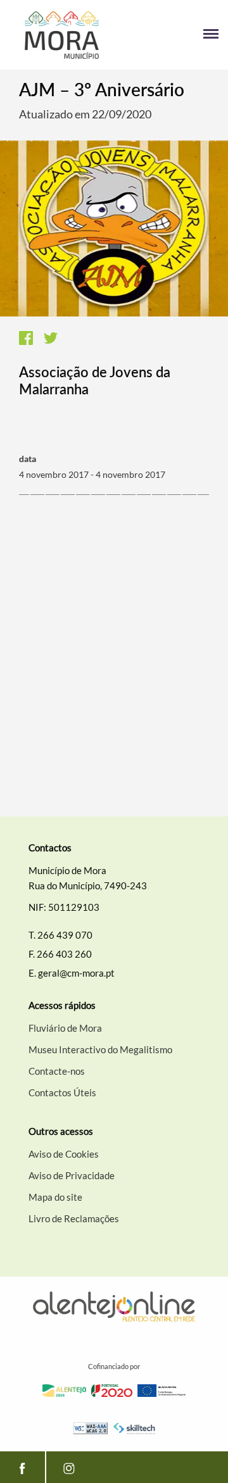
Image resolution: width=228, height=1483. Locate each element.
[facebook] (22, 1467)
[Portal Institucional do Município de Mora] (62, 35)
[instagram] (69, 1467)
